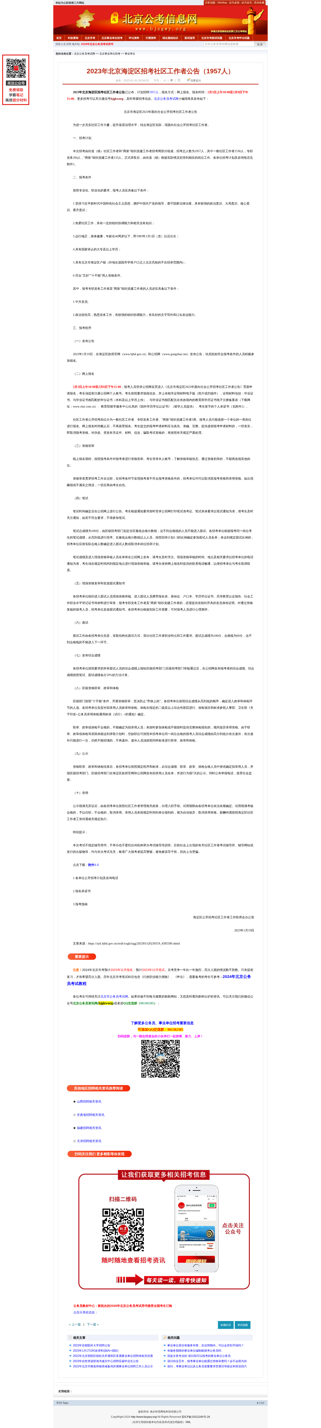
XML (188, 1422)
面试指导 (190, 38)
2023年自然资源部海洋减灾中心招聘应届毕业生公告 (106, 1361)
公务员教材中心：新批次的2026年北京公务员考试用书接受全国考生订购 (122, 1306)
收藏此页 (226, 1324)
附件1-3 (93, 865)
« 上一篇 (75, 1324)
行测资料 (151, 38)
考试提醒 (242, 1324)
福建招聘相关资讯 (89, 1128)
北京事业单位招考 (112, 38)
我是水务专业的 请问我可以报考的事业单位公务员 (199, 1355)
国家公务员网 (63, 44)
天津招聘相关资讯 (89, 1141)
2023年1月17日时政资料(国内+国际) (95, 1350)
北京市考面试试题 (211, 38)
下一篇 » (93, 1324)
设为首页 (247, 2)
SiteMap (222, 2)
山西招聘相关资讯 (89, 1101)
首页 (59, 38)
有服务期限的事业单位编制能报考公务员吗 (194, 1350)
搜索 (260, 44)
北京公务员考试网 (84, 53)
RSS (59, 1402)
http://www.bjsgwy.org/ (144, 1416)
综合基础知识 (170, 38)
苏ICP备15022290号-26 (196, 1416)
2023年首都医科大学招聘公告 (91, 1345)
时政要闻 (73, 38)
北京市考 (90, 38)
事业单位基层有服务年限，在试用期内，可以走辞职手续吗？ (205, 1345)
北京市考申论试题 (239, 38)
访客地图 (210, 2)
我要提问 (195, 80)
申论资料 (134, 38)
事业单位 (130, 53)
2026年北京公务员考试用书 (97, 44)
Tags (65, 1402)
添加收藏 (259, 2)
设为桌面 (234, 2)
